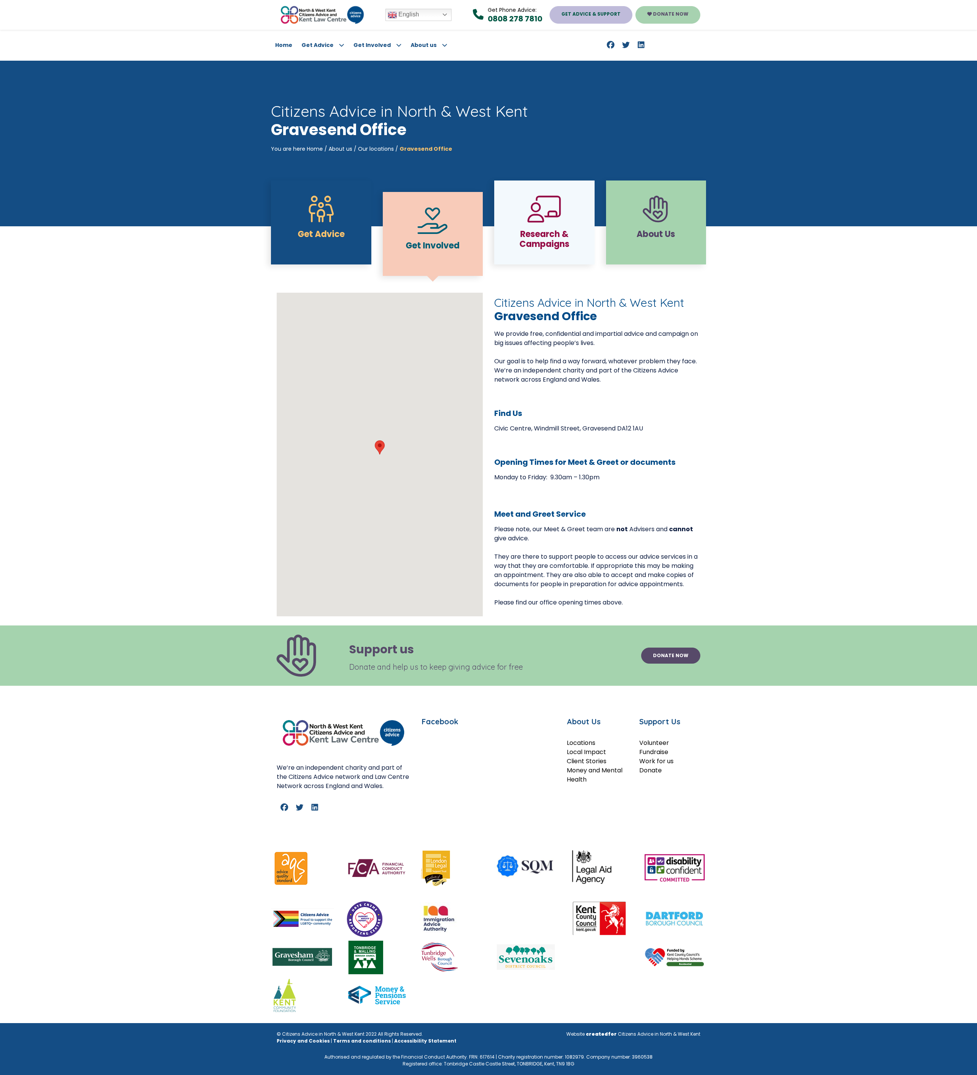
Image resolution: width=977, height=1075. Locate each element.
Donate (650, 770)
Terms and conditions (362, 1041)
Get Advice (317, 45)
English (408, 14)
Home (283, 45)
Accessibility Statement (425, 1041)
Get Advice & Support (591, 14)
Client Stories (586, 761)
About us (424, 45)
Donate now (670, 655)
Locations (581, 742)
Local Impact (586, 752)
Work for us (656, 761)
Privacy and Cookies (303, 1041)
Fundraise (653, 752)
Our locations (376, 149)
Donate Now (670, 14)
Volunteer (654, 742)
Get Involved (372, 45)
